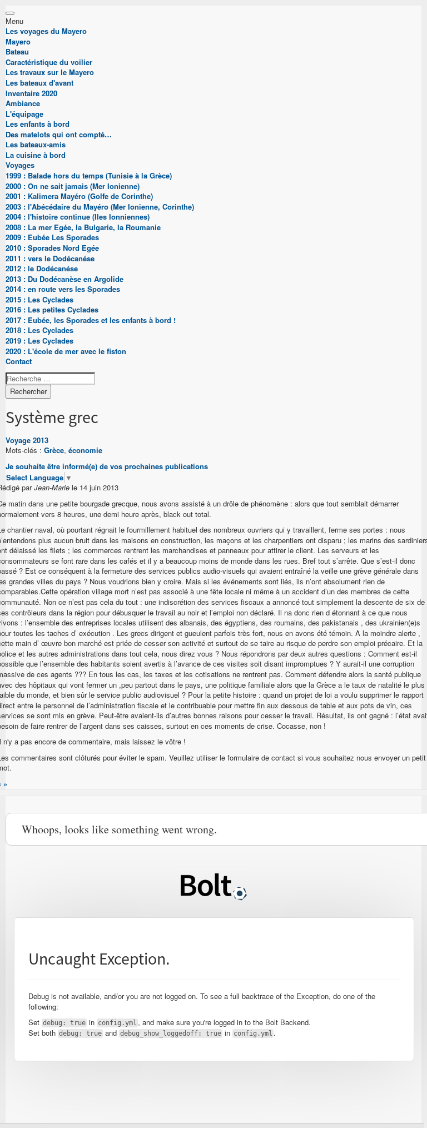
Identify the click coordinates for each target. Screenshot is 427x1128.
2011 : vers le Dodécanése (50, 258)
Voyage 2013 (27, 440)
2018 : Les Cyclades (39, 330)
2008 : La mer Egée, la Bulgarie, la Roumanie (83, 227)
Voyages (20, 165)
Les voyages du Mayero (46, 31)
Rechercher (28, 391)
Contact (19, 361)
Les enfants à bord (37, 123)
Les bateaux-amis (36, 144)
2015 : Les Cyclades (39, 299)
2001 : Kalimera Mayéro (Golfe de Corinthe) (79, 196)
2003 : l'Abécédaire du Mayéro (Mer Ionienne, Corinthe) (100, 206)
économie (85, 450)
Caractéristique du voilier (49, 62)
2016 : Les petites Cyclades (52, 309)
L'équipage (24, 113)
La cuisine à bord (36, 155)
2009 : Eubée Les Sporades (52, 237)
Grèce (54, 450)
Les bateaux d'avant (39, 82)
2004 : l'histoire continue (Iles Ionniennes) (78, 216)
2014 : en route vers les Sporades (63, 289)
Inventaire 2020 (31, 93)
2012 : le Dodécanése (42, 268)
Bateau (17, 51)
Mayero (18, 41)
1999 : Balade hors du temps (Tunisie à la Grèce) (89, 175)
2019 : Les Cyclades (39, 340)
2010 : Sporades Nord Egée (52, 247)
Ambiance (23, 103)
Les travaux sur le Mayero (50, 72)
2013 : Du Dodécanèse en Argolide (64, 279)
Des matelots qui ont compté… (59, 134)
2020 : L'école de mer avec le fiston (66, 351)
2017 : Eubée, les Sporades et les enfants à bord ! (91, 320)
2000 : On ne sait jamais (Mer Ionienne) (73, 186)
